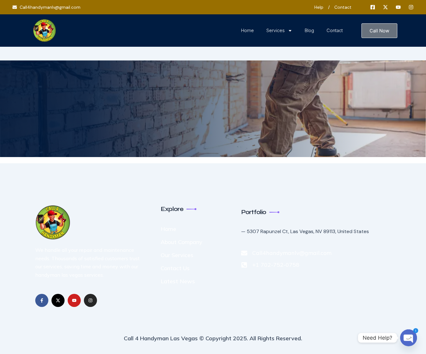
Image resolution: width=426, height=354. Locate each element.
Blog (309, 30)
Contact (335, 30)
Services (275, 30)
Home (247, 30)
